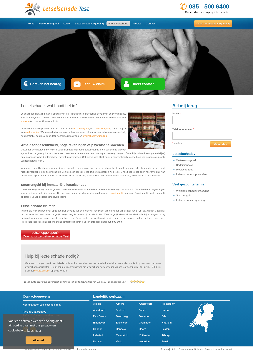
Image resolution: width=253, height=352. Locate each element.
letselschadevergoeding (95, 136)
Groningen (145, 322)
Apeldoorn (99, 310)
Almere (120, 303)
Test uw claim (94, 84)
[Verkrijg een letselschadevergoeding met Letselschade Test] (73, 9)
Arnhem (120, 310)
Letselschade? (184, 154)
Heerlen (97, 328)
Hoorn (142, 328)
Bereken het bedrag (45, 84)
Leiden (166, 328)
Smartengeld (183, 195)
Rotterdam (145, 335)
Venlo (119, 341)
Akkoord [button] (38, 339)
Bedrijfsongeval (185, 164)
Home (30, 23)
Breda (165, 310)
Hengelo (121, 328)
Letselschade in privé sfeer (192, 174)
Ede (164, 316)
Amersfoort (145, 303)
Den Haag (122, 316)
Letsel (66, 23)
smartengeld (116, 193)
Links (173, 349)
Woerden (144, 341)
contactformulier (42, 270)
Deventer (144, 316)
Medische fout (184, 169)
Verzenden (220, 144)
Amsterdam (168, 303)
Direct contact (143, 84)
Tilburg (166, 335)
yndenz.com (224, 349)
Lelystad (98, 335)
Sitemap (164, 349)
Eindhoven (99, 322)
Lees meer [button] (34, 330)
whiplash (25, 121)
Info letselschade (118, 23)
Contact (150, 23)
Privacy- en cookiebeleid (191, 349)
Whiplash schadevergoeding (192, 190)
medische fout (32, 132)
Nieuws (137, 23)
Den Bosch (99, 316)
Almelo (97, 303)
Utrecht (97, 341)
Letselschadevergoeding (89, 23)
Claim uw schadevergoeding (213, 23)
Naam (176, 113)
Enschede (122, 322)
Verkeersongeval (49, 23)
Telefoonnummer (183, 129)
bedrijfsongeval (102, 128)
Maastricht (122, 335)
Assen (142, 310)
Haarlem (167, 322)
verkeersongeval (80, 128)
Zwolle (165, 341)
